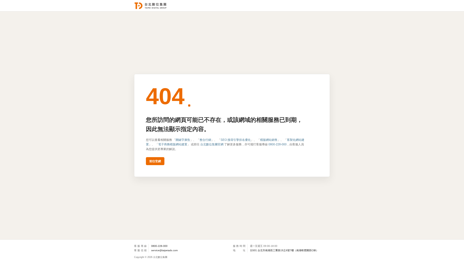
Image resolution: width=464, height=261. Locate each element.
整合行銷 (205, 139)
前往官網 (155, 161)
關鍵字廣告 (183, 139)
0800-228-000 (277, 144)
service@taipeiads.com (164, 250)
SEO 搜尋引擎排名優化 (236, 139)
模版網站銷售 (268, 139)
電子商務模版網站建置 (172, 144)
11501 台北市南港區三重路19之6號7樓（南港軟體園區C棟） (284, 250)
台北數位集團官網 (211, 144)
